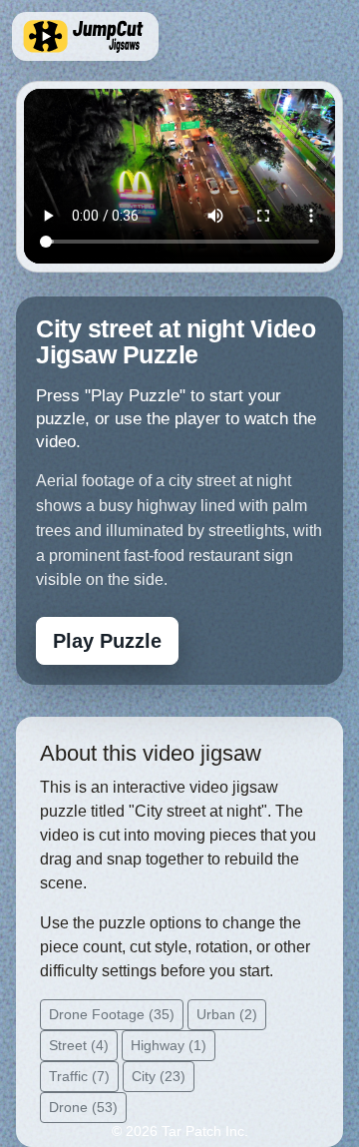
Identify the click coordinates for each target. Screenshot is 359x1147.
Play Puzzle (107, 641)
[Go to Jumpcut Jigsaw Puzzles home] (85, 36)
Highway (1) (168, 1045)
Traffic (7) (79, 1076)
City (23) (158, 1076)
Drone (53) (83, 1107)
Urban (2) (226, 1014)
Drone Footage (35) (112, 1014)
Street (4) (79, 1045)
